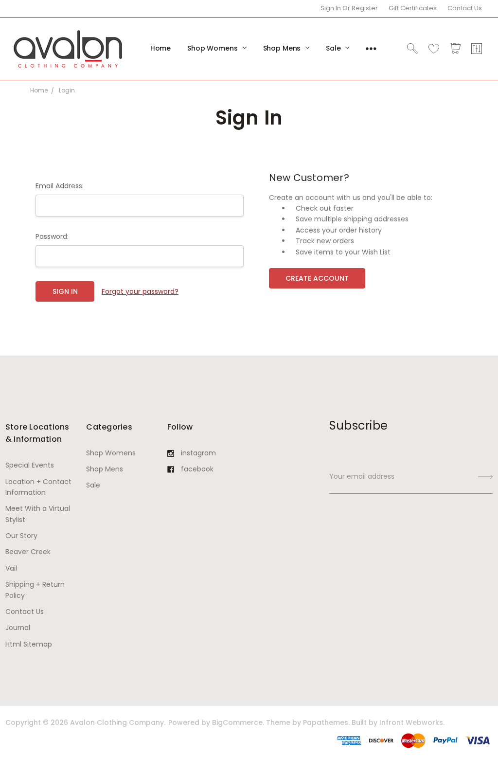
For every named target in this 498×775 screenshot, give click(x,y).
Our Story (21, 536)
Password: (52, 236)
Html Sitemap (28, 644)
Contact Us (464, 8)
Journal (17, 627)
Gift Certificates (413, 8)
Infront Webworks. (412, 722)
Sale (334, 48)
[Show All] (371, 49)
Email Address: (60, 186)
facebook (197, 469)
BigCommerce (237, 722)
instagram (198, 453)
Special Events (29, 465)
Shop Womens (213, 48)
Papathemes (325, 722)
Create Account (317, 278)
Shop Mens (283, 48)
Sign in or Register (349, 8)
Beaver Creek (28, 552)
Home (160, 48)
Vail (11, 568)
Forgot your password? (140, 291)
